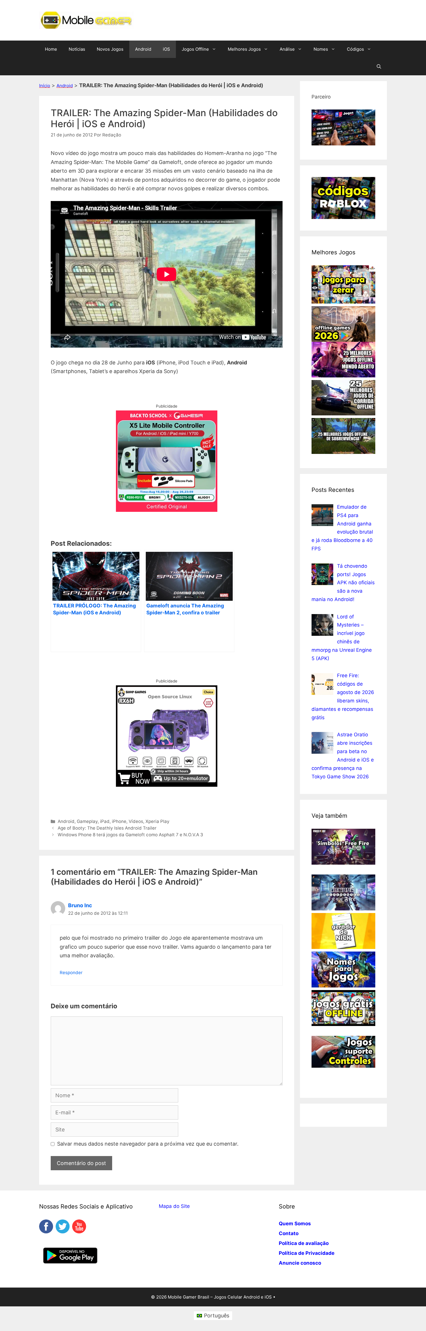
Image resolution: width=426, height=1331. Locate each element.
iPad (105, 821)
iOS (166, 49)
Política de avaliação (304, 1243)
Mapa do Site (174, 1206)
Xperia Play (157, 821)
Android (143, 49)
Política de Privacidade (306, 1253)
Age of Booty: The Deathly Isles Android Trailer (107, 828)
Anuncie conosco (300, 1263)
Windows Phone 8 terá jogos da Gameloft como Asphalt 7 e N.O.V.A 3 (130, 834)
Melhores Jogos (244, 49)
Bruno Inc (80, 905)
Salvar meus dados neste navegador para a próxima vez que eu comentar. (148, 1144)
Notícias (77, 49)
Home (51, 49)
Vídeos (136, 821)
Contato (288, 1233)
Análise (287, 49)
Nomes (321, 49)
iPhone (119, 821)
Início (44, 85)
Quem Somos (295, 1223)
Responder (71, 972)
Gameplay (87, 821)
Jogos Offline (195, 49)
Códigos (355, 49)
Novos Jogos (110, 49)
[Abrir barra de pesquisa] (379, 66)
